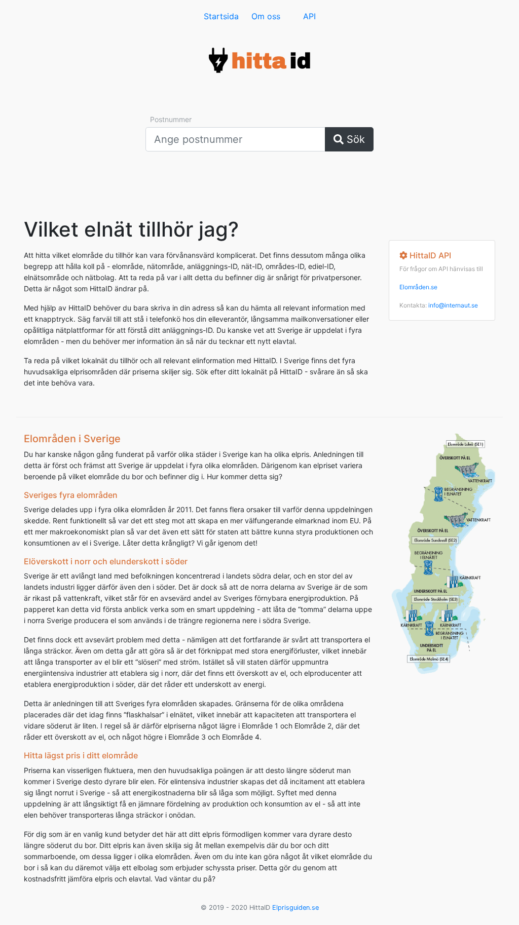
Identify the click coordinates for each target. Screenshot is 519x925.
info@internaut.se (453, 305)
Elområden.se (418, 287)
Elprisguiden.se (295, 907)
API (309, 16)
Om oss (265, 16)
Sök (354, 139)
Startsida (221, 16)
